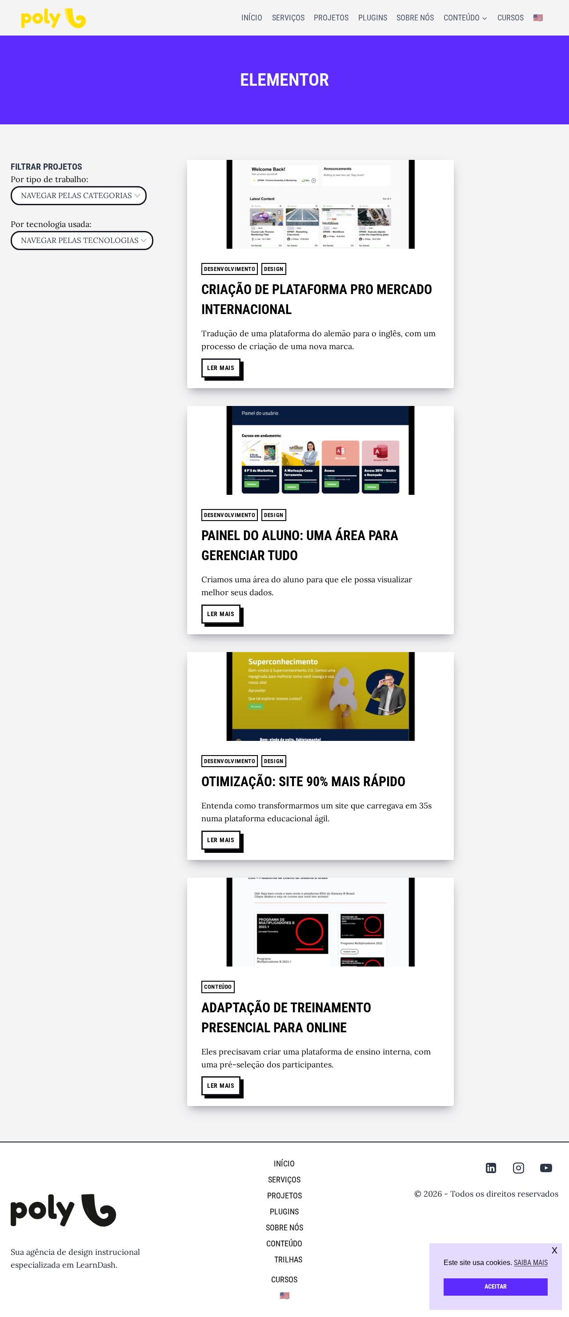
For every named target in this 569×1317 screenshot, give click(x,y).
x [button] (554, 1249)
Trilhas (288, 1259)
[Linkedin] (491, 1168)
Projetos (331, 17)
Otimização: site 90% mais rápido (303, 781)
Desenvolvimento (229, 269)
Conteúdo (218, 986)
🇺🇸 (538, 17)
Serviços (288, 17)
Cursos (510, 17)
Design (274, 269)
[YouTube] (546, 1168)
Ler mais (223, 365)
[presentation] (320, 204)
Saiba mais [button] (531, 1262)
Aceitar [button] (496, 1286)
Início (251, 17)
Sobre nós (415, 17)
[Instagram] (519, 1168)
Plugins (372, 17)
